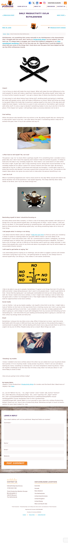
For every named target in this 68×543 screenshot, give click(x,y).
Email (6, 449)
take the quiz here (38, 234)
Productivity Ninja (58, 27)
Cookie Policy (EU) (41, 514)
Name (6, 443)
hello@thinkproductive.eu (15, 486)
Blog (8, 33)
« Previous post (8, 15)
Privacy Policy (32, 514)
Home (4, 33)
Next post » (61, 15)
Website (6, 456)
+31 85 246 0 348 (11, 488)
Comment (8, 422)
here (12, 386)
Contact (24, 514)
